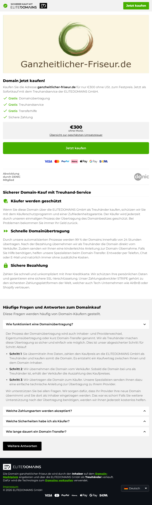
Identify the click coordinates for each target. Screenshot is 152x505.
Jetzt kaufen (136, 5)
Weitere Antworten (22, 446)
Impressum (10, 486)
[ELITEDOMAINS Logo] (58, 467)
